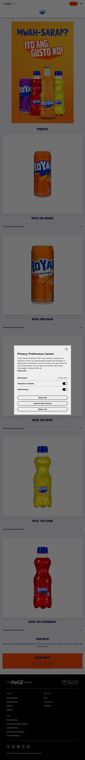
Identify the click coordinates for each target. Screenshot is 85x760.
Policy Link (21, 370)
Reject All (42, 409)
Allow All (42, 398)
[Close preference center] (66, 349)
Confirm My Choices (42, 403)
